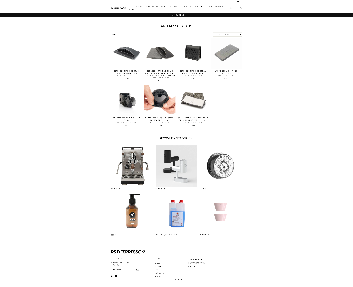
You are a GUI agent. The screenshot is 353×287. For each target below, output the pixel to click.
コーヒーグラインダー (151, 6)
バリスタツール (175, 6)
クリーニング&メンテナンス (192, 6)
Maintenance (159, 273)
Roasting (158, 276)
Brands (157, 263)
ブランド (208, 6)
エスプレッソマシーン (135, 6)
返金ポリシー (192, 266)
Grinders (158, 266)
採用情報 (131, 9)
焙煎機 (163, 6)
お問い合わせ (219, 6)
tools (156, 270)
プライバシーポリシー (195, 259)
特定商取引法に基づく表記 (196, 263)
